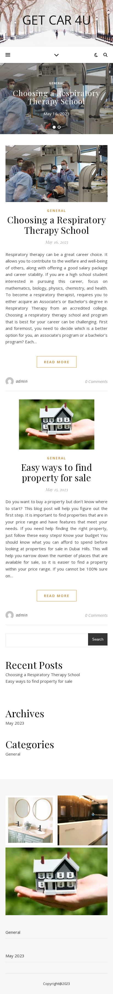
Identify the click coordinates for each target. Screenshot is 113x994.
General (56, 83)
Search (97, 639)
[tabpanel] (56, 98)
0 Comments (96, 381)
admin (22, 381)
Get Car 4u (56, 20)
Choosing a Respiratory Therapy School (56, 97)
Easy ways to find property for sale (56, 472)
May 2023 (14, 723)
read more (56, 361)
